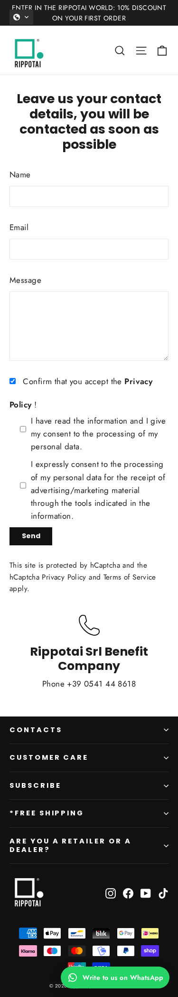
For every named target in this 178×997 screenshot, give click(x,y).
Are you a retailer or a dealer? (70, 845)
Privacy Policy (64, 577)
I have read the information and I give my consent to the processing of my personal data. (98, 433)
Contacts (35, 730)
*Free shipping (46, 813)
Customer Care (48, 757)
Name (20, 174)
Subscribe (35, 785)
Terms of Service (129, 577)
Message (25, 280)
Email (18, 227)
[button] (21, 17)
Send (31, 536)
